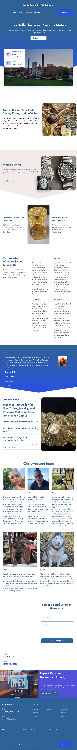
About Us (35, 709)
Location (49, 716)
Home (48, 713)
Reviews (48, 709)
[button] (38, 353)
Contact (34, 716)
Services (35, 713)
